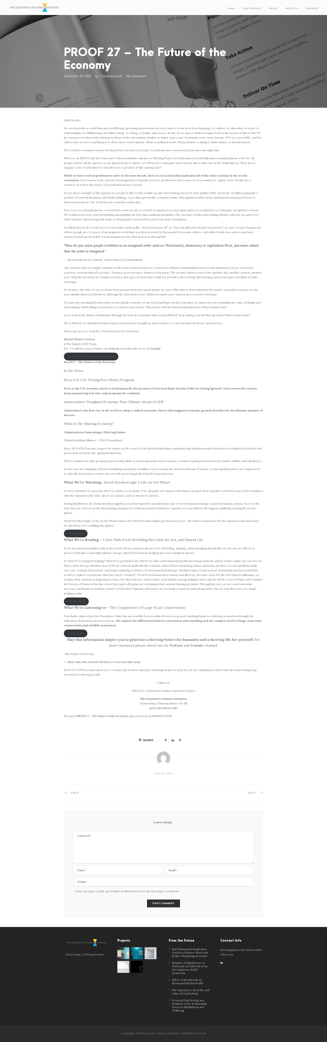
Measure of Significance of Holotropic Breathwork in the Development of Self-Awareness (190, 968)
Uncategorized (111, 76)
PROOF (273, 8)
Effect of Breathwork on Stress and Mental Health (187, 981)
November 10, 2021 (77, 76)
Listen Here (75, 633)
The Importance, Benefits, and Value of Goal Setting (190, 991)
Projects (292, 8)
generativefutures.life (163, 708)
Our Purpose (252, 8)
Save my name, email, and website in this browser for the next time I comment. (128, 891)
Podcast (114, 348)
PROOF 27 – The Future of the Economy (102, 716)
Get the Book (76, 601)
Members (312, 8)
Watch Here (75, 533)
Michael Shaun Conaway (79, 339)
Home (231, 8)
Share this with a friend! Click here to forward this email (104, 662)
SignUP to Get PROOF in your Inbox (91, 356)
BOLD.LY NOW (162, 716)
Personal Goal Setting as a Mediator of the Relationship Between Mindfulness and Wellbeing (189, 1005)
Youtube (155, 348)
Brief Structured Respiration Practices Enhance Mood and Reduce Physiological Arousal (190, 953)
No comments (136, 76)
